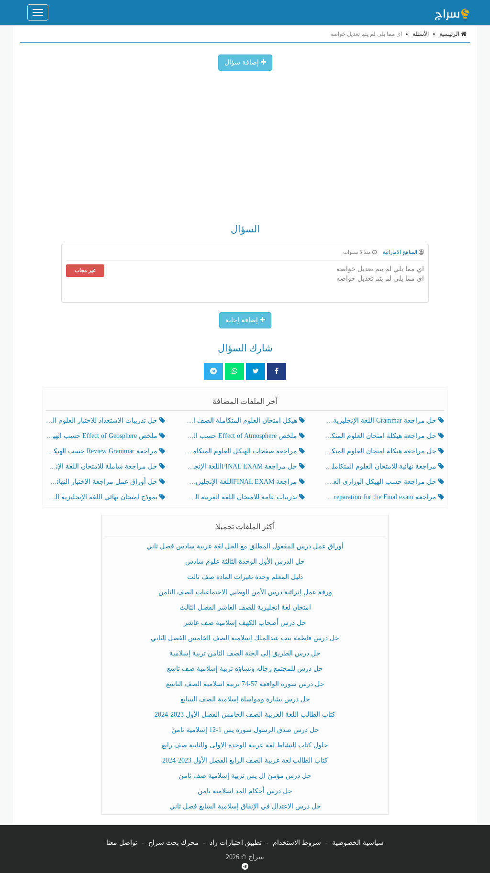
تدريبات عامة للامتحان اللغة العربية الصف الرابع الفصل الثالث (242, 497)
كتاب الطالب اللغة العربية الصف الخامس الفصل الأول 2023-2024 (245, 714)
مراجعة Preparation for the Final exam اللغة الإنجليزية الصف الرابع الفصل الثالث (381, 497)
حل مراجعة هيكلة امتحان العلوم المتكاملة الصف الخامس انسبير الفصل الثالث (381, 435)
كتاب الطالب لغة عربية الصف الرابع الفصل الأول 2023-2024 (245, 760)
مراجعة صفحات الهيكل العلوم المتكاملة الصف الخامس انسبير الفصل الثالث (242, 451)
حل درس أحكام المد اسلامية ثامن (245, 791)
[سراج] (451, 12)
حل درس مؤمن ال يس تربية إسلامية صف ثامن (245, 775)
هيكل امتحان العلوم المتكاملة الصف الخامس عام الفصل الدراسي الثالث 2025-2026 (242, 420)
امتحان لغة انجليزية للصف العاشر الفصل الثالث (245, 607)
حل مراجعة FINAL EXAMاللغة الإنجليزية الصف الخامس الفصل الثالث (242, 466)
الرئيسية (450, 34)
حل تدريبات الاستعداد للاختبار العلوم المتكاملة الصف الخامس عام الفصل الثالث (102, 420)
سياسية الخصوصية (358, 842)
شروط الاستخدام (297, 842)
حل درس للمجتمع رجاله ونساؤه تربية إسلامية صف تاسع (245, 668)
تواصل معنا (121, 842)
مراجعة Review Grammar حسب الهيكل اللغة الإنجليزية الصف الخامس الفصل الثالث (102, 451)
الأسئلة (420, 34)
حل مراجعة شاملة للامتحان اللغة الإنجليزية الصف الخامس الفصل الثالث (102, 466)
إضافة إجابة (242, 320)
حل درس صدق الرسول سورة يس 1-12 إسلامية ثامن (245, 729)
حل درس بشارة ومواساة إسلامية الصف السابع (245, 699)
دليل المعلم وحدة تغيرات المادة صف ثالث (245, 576)
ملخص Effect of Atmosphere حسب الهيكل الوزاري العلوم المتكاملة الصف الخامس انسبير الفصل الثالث (242, 435)
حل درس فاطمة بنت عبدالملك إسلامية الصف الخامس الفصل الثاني (245, 638)
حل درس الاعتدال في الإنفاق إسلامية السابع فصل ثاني (245, 806)
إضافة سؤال (242, 62)
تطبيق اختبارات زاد (236, 842)
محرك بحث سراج (173, 842)
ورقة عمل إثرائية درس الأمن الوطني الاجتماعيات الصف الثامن (245, 592)
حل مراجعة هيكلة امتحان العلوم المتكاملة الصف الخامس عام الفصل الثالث (381, 451)
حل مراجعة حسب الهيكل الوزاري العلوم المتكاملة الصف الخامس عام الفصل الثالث (381, 481)
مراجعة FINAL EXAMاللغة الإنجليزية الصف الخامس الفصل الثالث (242, 481)
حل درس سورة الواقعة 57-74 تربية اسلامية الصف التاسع (245, 683)
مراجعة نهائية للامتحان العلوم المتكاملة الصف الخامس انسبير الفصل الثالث (381, 466)
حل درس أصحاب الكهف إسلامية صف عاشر (245, 622)
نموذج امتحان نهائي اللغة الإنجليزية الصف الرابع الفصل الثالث (102, 497)
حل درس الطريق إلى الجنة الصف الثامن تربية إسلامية (245, 653)
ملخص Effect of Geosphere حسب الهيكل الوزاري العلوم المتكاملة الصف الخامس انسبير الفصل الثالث (102, 435)
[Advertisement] (245, 142)
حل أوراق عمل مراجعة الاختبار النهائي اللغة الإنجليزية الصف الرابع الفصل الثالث (102, 481)
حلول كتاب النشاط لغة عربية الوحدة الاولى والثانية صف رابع (245, 745)
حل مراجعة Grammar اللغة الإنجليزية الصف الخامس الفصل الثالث (381, 420)
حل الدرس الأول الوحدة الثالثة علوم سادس (245, 561)
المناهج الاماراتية (400, 252)
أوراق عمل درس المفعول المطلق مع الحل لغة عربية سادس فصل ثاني (245, 546)
